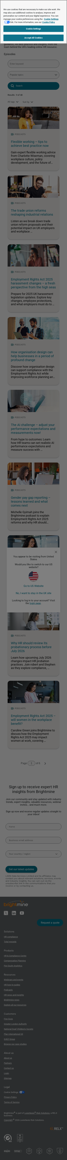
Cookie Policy (48, 22)
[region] (33, 22)
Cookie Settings (33, 29)
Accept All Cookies (33, 38)
